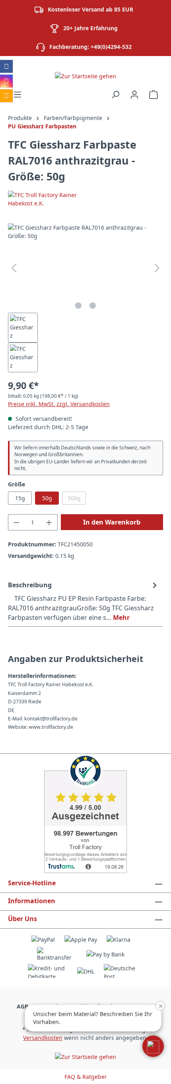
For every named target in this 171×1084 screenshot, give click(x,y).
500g (77, 499)
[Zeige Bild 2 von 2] (92, 305)
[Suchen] (115, 95)
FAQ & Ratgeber (85, 1076)
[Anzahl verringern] (16, 522)
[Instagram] (6, 81)
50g (47, 498)
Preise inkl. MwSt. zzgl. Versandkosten (59, 404)
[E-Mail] (6, 95)
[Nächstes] (157, 268)
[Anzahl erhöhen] (49, 522)
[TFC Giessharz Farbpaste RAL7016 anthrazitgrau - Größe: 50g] (85, 268)
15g (20, 498)
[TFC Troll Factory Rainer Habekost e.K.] (85, 199)
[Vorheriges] (14, 268)
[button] (153, 1046)
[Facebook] (6, 66)
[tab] (83, 600)
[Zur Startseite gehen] (85, 75)
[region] (85, 297)
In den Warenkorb (111, 522)
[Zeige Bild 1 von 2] (78, 305)
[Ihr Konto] (134, 95)
